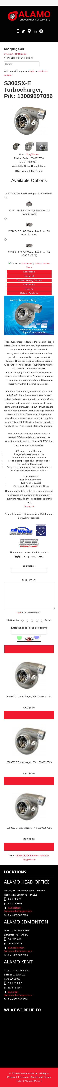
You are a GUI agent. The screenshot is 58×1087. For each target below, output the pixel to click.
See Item (29, 715)
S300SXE (20, 855)
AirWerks (44, 855)
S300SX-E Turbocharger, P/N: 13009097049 (29, 762)
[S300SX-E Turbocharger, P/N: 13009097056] (29, 120)
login (31, 71)
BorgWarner (33, 154)
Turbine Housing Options (29, 280)
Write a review (42, 263)
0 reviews (27, 263)
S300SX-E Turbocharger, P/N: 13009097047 (29, 696)
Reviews (29, 289)
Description (29, 271)
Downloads (29, 284)
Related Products (29, 293)
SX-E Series (32, 855)
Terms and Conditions (30, 1077)
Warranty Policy (32, 1081)
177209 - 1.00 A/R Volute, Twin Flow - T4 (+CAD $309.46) (29, 254)
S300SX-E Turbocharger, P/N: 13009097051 (29, 828)
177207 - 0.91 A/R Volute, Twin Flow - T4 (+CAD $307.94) (29, 233)
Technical (29, 276)
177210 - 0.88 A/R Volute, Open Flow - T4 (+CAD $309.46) (29, 212)
